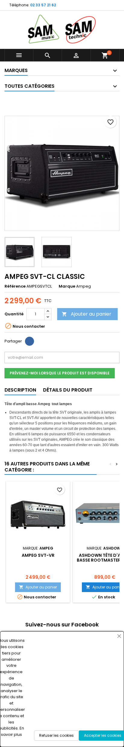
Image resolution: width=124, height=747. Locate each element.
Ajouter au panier (86, 313)
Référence (15, 286)
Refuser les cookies (56, 735)
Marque (67, 286)
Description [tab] (20, 389)
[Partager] (29, 341)
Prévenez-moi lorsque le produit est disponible (60, 373)
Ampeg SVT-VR (38, 555)
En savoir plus (12, 731)
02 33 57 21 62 (43, 5)
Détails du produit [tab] (67, 389)
